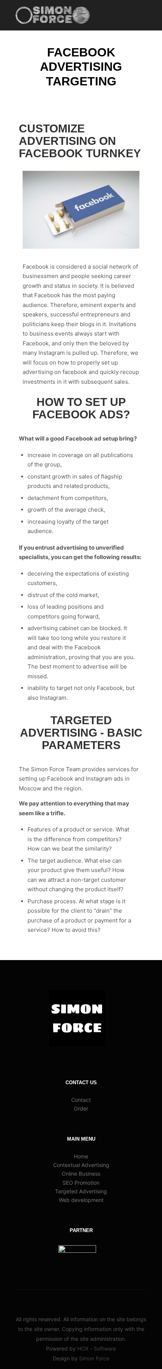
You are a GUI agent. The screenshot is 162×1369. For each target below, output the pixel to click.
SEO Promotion (81, 1182)
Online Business (81, 1173)
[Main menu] (140, 15)
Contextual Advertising (81, 1165)
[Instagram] (75, 1300)
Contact (81, 1100)
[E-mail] (53, 1300)
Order (81, 1108)
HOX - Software (96, 1348)
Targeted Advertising (81, 1191)
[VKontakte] (98, 1300)
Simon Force (94, 1358)
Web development (81, 1200)
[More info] (126, 15)
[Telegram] (109, 1300)
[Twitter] (87, 1300)
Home (81, 1156)
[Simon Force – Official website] (52, 15)
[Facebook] (64, 1300)
